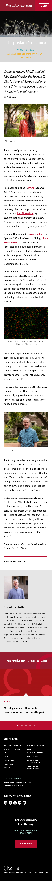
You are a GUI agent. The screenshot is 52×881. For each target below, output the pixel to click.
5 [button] (34, 725)
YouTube (19, 803)
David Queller (35, 234)
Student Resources (12, 749)
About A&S (8, 764)
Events (7, 757)
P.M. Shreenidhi (25, 213)
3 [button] (26, 725)
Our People (9, 760)
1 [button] (17, 725)
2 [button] (21, 725)
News (6, 753)
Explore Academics (12, 745)
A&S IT (29, 749)
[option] (26, 695)
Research (26, 57)
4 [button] (30, 725)
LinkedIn (24, 803)
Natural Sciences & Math (29, 54)
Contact (7, 768)
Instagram (5, 803)
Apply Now (26, 844)
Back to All (24, 562)
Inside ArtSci (32, 757)
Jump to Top (10, 562)
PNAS (31, 188)
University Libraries (36, 753)
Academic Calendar (35, 745)
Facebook (10, 803)
